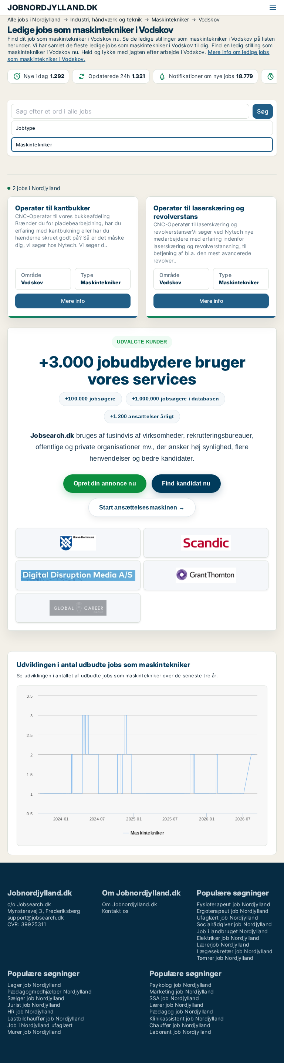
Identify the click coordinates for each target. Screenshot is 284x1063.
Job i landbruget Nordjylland (232, 931)
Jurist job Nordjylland (33, 1005)
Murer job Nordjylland (34, 1032)
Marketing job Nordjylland (181, 991)
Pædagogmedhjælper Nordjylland (49, 991)
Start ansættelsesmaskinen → (142, 507)
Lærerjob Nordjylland (223, 944)
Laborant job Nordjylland (180, 1032)
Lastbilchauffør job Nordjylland (45, 1018)
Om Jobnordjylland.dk (129, 904)
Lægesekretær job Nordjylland (235, 951)
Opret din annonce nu (105, 483)
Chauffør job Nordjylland (179, 1025)
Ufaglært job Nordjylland (227, 917)
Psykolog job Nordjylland (180, 985)
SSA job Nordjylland (174, 998)
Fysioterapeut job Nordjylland (233, 904)
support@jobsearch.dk (35, 917)
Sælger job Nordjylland (35, 998)
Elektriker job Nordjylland (228, 938)
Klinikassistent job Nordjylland (186, 1018)
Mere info (73, 301)
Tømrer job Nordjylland (225, 958)
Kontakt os (115, 911)
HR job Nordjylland (30, 1011)
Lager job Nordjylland (34, 985)
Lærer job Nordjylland (176, 1005)
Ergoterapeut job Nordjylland (233, 911)
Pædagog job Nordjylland (181, 1011)
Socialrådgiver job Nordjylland (234, 924)
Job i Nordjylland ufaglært (39, 1025)
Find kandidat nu (186, 483)
